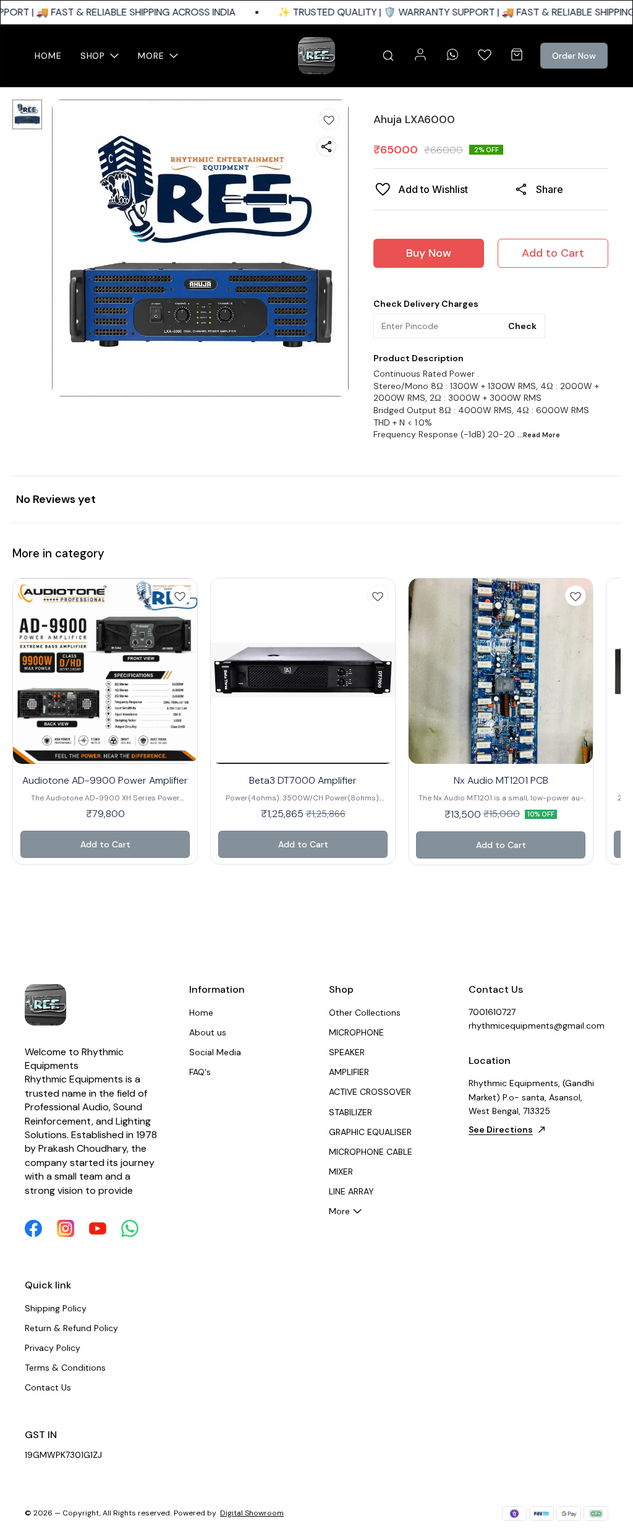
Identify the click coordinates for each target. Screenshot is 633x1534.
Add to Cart (553, 253)
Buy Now (428, 253)
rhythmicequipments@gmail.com (537, 1025)
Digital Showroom (252, 1513)
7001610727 (492, 1012)
